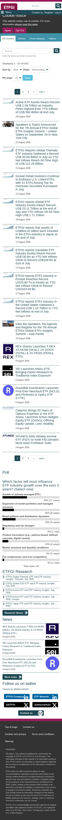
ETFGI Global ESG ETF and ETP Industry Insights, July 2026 (31, 584)
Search (58, 5)
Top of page (11, 727)
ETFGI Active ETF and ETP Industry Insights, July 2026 (30, 591)
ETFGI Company (15, 696)
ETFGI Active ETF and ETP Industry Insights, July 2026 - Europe (30, 598)
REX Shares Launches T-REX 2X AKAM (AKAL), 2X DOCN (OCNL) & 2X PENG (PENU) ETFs (23, 630)
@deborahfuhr (42, 704)
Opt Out (20, 30)
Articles (21, 38)
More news (11, 677)
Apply (28, 77)
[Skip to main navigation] (10, 12)
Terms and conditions (43, 734)
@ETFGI (10, 704)
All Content (8, 38)
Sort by (6, 69)
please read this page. (26, 24)
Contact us (37, 12)
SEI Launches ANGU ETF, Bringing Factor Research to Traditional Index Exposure (21, 646)
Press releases (37, 38)
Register (48, 12)
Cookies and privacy (15, 734)
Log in (58, 12)
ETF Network (41, 696)
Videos (52, 38)
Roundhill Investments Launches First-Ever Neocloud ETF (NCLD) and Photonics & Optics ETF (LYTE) (22, 662)
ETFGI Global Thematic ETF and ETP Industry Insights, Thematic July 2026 (28, 578)
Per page (7, 77)
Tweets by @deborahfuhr (15, 689)
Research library (14, 612)
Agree (8, 30)
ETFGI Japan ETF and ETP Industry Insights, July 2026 (30, 604)
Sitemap (9, 741)
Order (26, 69)
